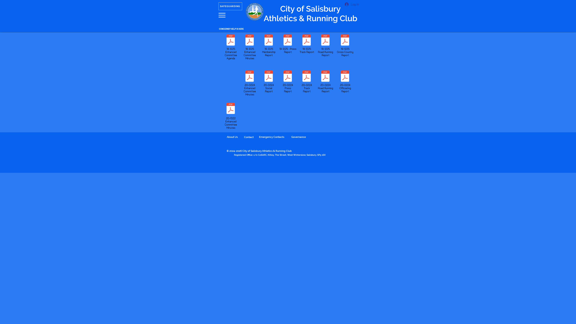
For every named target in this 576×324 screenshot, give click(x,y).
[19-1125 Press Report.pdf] (288, 40)
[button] (222, 15)
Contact (249, 137)
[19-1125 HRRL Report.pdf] (325, 40)
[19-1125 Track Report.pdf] (307, 40)
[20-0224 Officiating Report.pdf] (345, 76)
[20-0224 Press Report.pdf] (288, 76)
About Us (232, 136)
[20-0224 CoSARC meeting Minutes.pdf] (250, 76)
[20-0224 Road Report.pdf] (325, 76)
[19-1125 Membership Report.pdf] (269, 40)
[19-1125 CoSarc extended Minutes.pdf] (250, 40)
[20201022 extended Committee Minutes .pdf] (231, 109)
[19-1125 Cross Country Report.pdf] (345, 40)
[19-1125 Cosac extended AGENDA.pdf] (231, 40)
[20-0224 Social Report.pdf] (269, 76)
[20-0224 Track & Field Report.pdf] (307, 76)
